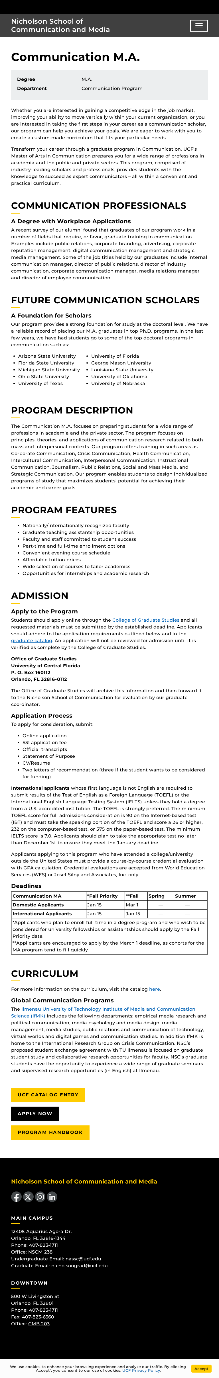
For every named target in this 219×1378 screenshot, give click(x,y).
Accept (201, 1368)
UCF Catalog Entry (48, 1095)
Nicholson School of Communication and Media (60, 25)
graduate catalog (31, 640)
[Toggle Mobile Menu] (213, 6)
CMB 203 (39, 1323)
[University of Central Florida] (42, 7)
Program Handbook (50, 1132)
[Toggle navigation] (199, 26)
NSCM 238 (40, 1252)
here (154, 989)
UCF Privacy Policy (141, 1370)
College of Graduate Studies (145, 620)
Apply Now (35, 1113)
